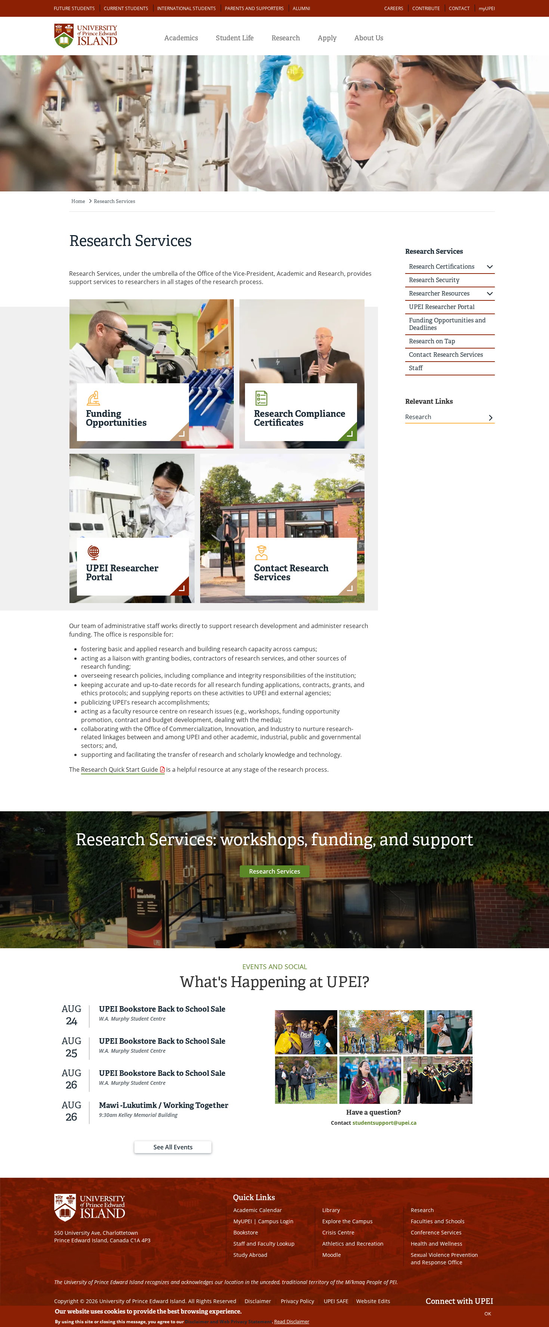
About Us (368, 38)
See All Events (173, 1147)
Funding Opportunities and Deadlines (447, 324)
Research (286, 38)
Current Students (126, 8)
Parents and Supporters (254, 8)
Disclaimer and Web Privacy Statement (228, 1321)
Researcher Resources (439, 293)
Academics (181, 38)
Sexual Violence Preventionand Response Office (444, 1258)
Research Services (114, 201)
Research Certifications (441, 267)
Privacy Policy (297, 1301)
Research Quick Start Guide (119, 769)
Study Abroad (250, 1254)
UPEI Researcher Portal (442, 307)
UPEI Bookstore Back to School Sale (162, 1009)
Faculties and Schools (438, 1221)
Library (331, 1210)
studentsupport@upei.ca (384, 1122)
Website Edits (373, 1301)
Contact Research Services (446, 355)
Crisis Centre (338, 1232)
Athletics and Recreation (353, 1243)
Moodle (331, 1254)
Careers (393, 8)
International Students (186, 8)
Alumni (301, 8)
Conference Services (436, 1232)
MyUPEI (242, 1221)
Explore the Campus (347, 1221)
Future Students (74, 8)
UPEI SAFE (336, 1301)
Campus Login (276, 1221)
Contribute (426, 8)
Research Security (434, 280)
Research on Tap (432, 341)
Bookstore (245, 1232)
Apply (327, 38)
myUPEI (487, 8)
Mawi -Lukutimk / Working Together (163, 1105)
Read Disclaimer (291, 1321)
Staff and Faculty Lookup (264, 1243)
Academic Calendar (257, 1210)
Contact (459, 8)
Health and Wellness (436, 1243)
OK (487, 1314)
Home (78, 201)
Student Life (235, 38)
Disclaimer (258, 1301)
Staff (416, 368)
